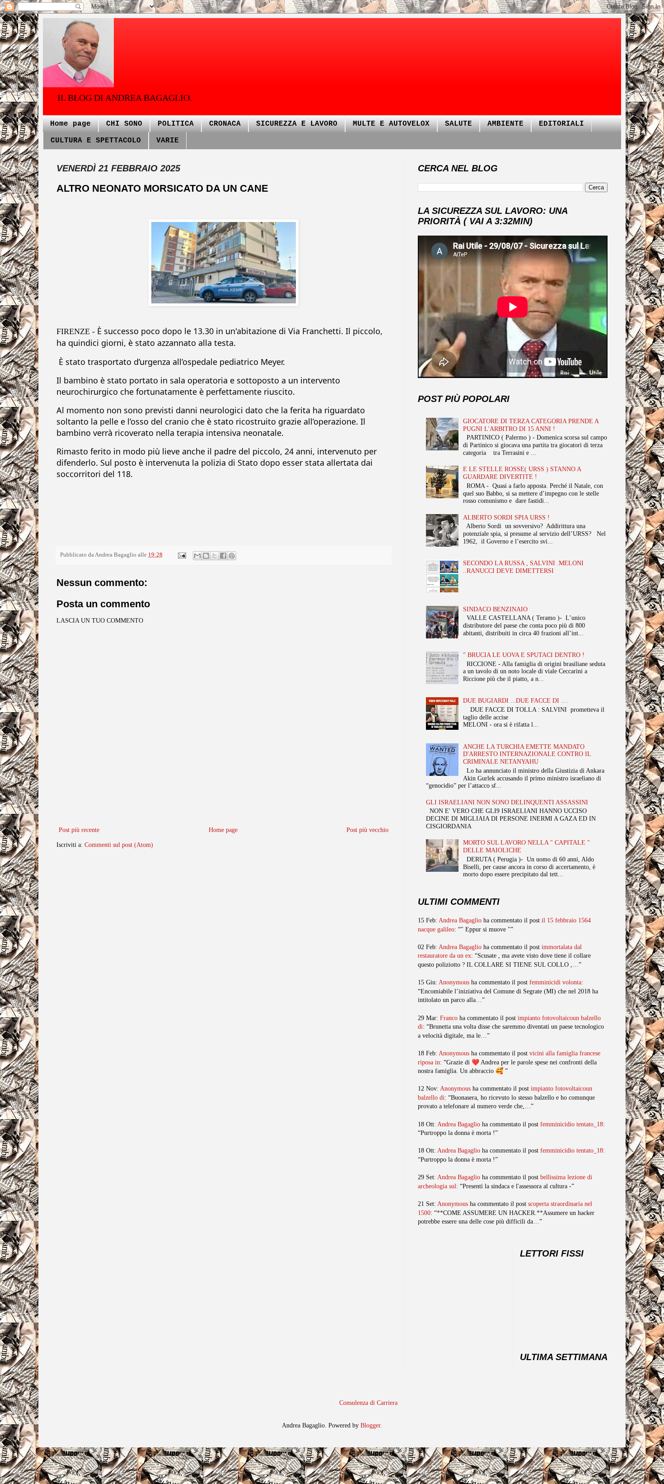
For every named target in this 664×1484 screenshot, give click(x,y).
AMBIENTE (505, 124)
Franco (449, 1018)
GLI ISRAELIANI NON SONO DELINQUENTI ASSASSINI (507, 802)
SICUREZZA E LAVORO (296, 124)
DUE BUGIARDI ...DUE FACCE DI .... (515, 700)
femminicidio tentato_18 (571, 1124)
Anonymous (454, 982)
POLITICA (176, 124)
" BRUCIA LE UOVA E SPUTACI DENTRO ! (524, 655)
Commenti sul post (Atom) (118, 844)
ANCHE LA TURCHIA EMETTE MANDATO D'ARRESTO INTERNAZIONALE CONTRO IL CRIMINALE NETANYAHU (527, 754)
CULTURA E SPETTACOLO (96, 141)
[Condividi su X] (214, 555)
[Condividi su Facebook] (223, 555)
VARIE (167, 141)
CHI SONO (124, 124)
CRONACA (225, 124)
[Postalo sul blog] (205, 555)
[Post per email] (181, 555)
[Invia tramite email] (197, 555)
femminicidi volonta (555, 982)
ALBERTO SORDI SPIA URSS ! (506, 517)
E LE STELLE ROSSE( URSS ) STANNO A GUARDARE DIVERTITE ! (522, 473)
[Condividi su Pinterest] (231, 555)
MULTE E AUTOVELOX (391, 124)
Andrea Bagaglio (460, 920)
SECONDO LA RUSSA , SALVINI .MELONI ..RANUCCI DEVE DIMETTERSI (523, 567)
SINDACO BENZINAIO (495, 609)
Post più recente (79, 830)
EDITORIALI (561, 124)
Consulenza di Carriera (368, 1402)
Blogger (370, 1425)
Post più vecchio (367, 830)
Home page (70, 124)
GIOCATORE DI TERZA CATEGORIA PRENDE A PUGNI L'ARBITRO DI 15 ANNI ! (531, 425)
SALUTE (458, 124)
